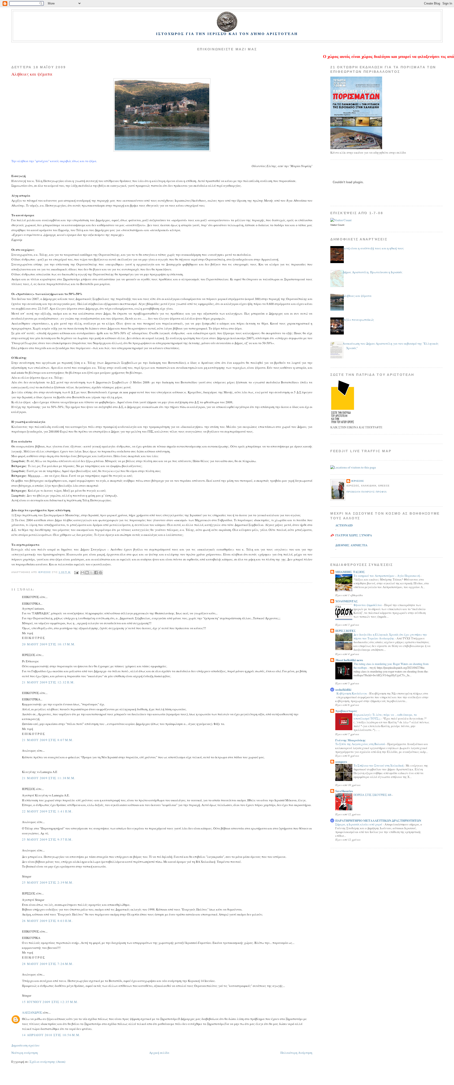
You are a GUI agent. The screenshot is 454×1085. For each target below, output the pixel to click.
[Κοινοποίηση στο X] (91, 572)
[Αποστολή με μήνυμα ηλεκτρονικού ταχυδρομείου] (82, 572)
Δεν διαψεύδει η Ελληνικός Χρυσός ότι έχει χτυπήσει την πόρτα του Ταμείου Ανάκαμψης (390, 636)
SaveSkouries (344, 791)
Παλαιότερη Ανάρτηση (296, 1052)
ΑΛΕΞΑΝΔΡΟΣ (32, 1012)
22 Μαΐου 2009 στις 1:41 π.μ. (47, 811)
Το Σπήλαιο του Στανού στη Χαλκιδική (379, 765)
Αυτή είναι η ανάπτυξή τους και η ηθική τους (373, 248)
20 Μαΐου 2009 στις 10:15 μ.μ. (48, 644)
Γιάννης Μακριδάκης (350, 740)
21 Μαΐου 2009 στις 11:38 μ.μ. (48, 778)
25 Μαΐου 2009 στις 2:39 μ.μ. (47, 882)
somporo (341, 761)
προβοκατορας (346, 710)
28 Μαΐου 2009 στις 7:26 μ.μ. (47, 964)
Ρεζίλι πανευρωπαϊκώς (358, 319)
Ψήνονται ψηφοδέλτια (368, 605)
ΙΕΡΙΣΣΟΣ (357, 481)
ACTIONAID (344, 525)
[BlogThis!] (87, 572)
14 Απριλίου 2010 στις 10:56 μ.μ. (51, 1035)
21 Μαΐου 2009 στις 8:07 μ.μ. (47, 740)
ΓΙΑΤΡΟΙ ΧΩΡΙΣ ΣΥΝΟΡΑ (353, 535)
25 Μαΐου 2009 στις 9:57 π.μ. (47, 839)
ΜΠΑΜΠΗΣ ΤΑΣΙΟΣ (350, 571)
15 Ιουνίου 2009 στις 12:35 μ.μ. (50, 1002)
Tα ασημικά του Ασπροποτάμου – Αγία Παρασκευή (387, 575)
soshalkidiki (343, 689)
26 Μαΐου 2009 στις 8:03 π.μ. (47, 921)
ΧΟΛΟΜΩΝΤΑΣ (346, 601)
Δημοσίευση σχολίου (25, 1045)
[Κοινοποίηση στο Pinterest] (100, 572)
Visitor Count (337, 225)
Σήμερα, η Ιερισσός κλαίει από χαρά (359, 824)
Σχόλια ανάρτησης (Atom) (47, 1061)
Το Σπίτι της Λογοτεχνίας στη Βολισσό (360, 744)
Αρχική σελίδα (159, 1052)
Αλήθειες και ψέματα (357, 296)
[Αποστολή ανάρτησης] (76, 572)
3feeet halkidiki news (349, 660)
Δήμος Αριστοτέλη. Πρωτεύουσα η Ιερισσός (372, 272)
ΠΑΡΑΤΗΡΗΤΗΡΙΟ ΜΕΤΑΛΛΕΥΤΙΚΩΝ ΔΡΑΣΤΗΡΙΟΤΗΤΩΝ (378, 820)
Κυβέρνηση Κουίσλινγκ (352, 693)
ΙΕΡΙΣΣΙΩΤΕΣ (345, 630)
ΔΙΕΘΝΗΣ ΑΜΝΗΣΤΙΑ (351, 545)
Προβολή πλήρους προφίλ (366, 491)
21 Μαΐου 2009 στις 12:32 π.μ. (48, 682)
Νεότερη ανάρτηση (24, 1052)
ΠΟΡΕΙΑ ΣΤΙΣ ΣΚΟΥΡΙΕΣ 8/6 (373, 795)
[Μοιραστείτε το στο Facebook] (96, 572)
